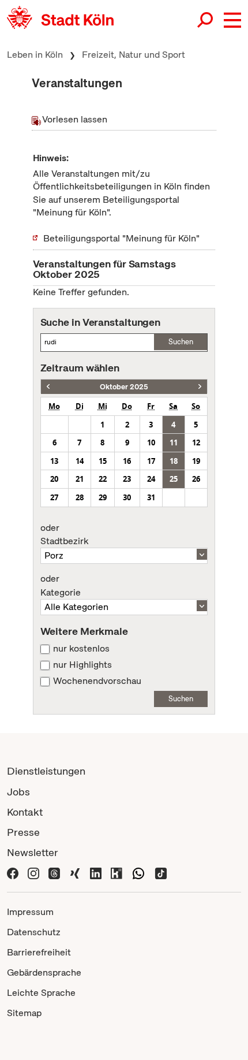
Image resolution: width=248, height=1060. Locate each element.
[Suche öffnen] (206, 20)
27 (54, 497)
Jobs (18, 791)
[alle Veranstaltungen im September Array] (48, 387)
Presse (23, 832)
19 (196, 461)
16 (127, 461)
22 (103, 479)
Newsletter (32, 852)
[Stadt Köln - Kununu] (116, 872)
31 (151, 497)
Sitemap (24, 1013)
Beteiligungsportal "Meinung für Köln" (121, 238)
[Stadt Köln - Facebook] (12, 872)
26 (196, 479)
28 (80, 497)
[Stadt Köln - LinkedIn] (96, 872)
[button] (232, 20)
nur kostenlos (81, 648)
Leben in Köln (35, 55)
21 (80, 479)
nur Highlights (82, 665)
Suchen (180, 342)
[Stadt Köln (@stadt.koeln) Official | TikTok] (161, 872)
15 (103, 461)
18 (174, 461)
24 (151, 479)
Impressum (30, 912)
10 (151, 442)
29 (103, 497)
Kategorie (60, 585)
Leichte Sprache (41, 993)
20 (54, 479)
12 (196, 442)
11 (174, 442)
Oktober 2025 (124, 387)
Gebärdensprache (44, 972)
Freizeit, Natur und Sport (133, 55)
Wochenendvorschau (97, 681)
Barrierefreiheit (39, 952)
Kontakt (25, 812)
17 (151, 461)
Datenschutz (34, 932)
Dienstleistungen (46, 771)
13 (54, 461)
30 (127, 497)
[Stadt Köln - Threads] (54, 872)
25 (174, 479)
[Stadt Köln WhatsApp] (138, 872)
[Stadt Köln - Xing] (75, 872)
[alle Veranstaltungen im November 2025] (200, 387)
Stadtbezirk (64, 535)
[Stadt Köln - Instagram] (33, 872)
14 (80, 461)
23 (127, 479)
